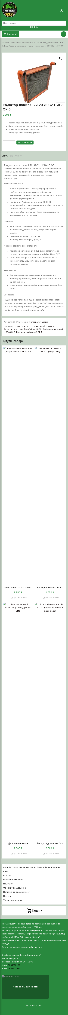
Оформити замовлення (14, 888)
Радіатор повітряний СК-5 (29, 332)
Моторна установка (17, 46)
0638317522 (14, 968)
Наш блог (8, 884)
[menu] (57, 34)
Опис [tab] (5, 156)
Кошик (6, 871)
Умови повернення (12, 900)
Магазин (7, 875)
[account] (62, 11)
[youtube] (38, 1012)
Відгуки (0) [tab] (16, 156)
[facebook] (30, 1012)
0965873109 (14, 965)
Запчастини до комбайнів (22, 43)
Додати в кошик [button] (19, 598)
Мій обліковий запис (13, 880)
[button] (60, 58)
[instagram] (34, 1012)
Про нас (7, 896)
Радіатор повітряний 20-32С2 (39, 326)
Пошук (34, 27)
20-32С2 (19, 326)
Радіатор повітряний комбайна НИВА (22, 329)
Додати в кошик (25, 142)
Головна (5, 43)
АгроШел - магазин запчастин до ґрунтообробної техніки (31, 867)
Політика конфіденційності (16, 892)
